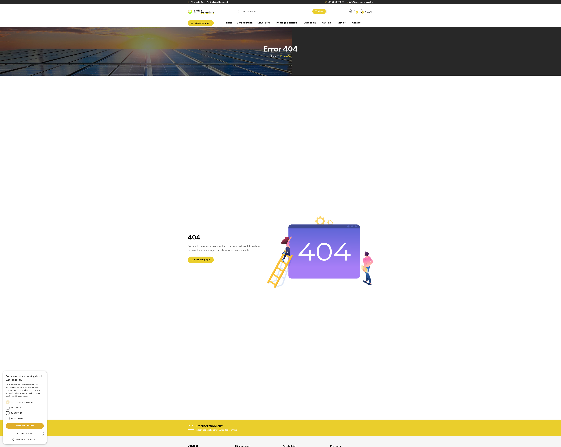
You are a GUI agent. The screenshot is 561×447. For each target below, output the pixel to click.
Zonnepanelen (245, 22)
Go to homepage (201, 259)
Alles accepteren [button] (25, 426)
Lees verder (23, 396)
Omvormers (263, 22)
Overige (326, 22)
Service (341, 22)
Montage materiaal (287, 22)
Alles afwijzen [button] (24, 433)
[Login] (350, 11)
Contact (357, 22)
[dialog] (25, 407)
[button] (25, 439)
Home (229, 22)
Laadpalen (310, 22)
